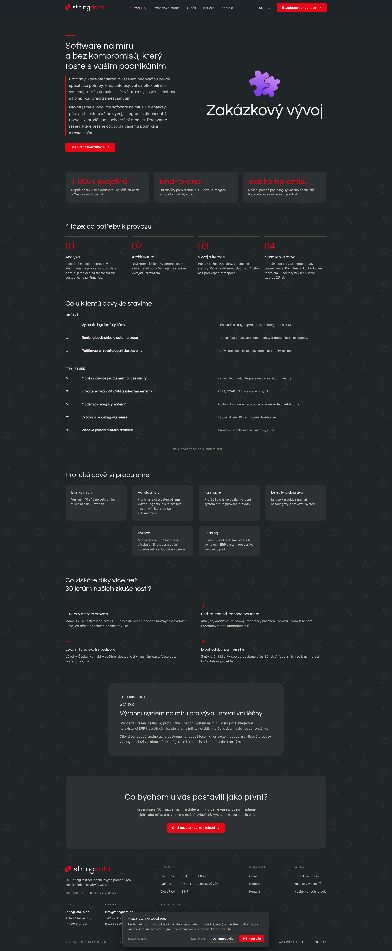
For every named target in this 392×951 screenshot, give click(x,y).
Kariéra (208, 8)
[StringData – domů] (84, 7)
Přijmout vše (252, 938)
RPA (184, 876)
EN (268, 8)
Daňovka (167, 884)
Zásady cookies (137, 938)
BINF (184, 891)
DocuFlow (168, 891)
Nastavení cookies (293, 942)
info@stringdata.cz (119, 912)
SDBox (202, 876)
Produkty (139, 8)
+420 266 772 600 (118, 918)
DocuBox (167, 876)
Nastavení (198, 938)
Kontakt (227, 8)
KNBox (186, 884)
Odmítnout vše (223, 938)
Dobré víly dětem (103, 893)
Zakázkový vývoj (208, 884)
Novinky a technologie (310, 891)
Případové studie (167, 8)
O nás (191, 8)
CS (261, 8)
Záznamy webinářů (308, 884)
